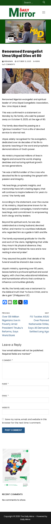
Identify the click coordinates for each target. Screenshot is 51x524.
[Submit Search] (44, 3)
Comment (7, 360)
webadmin (8, 61)
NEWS (37, 61)
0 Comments (9, 64)
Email (5, 396)
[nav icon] (43, 12)
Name (5, 384)
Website (6, 407)
